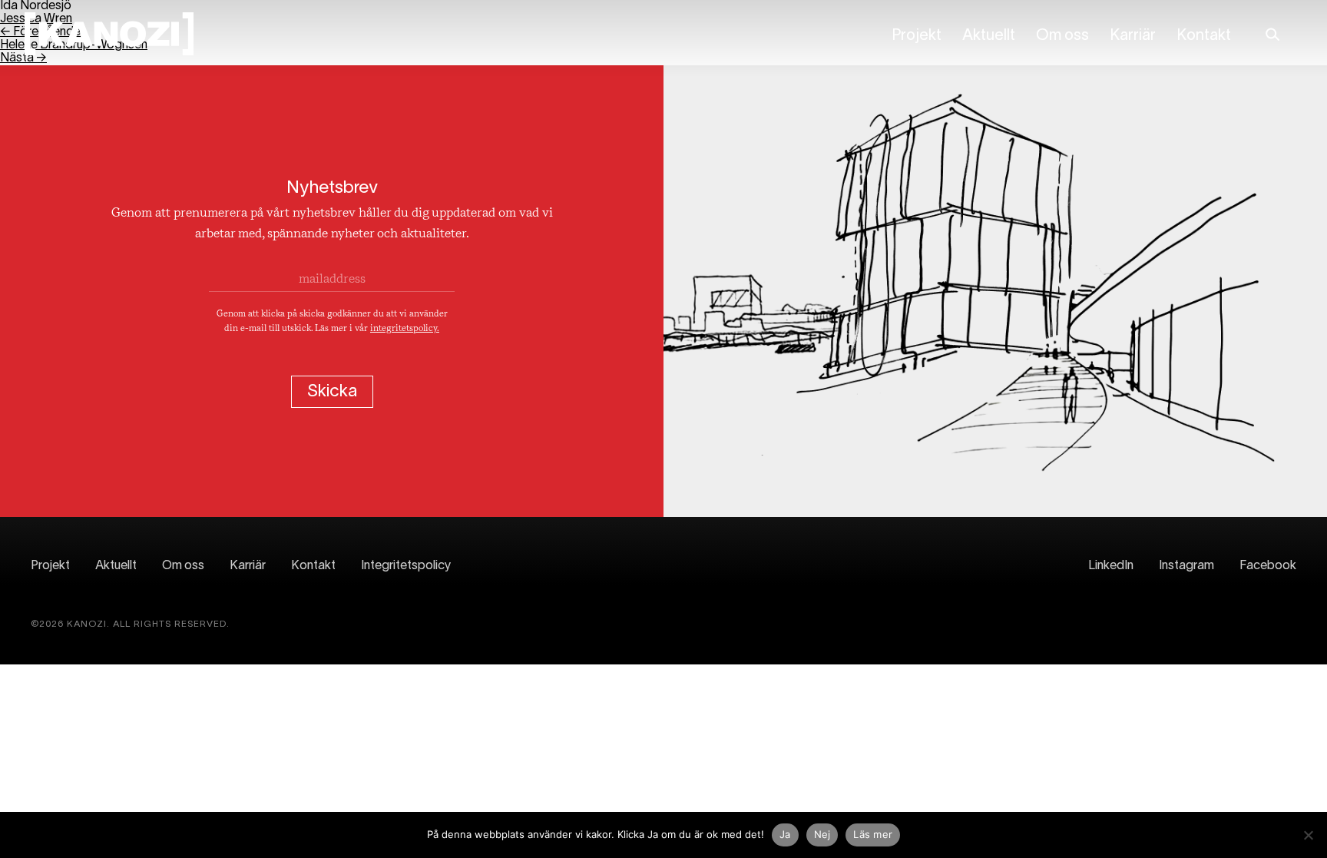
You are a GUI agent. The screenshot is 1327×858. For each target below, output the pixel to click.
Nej (822, 834)
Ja (785, 834)
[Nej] (1307, 835)
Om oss (1062, 36)
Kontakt (1203, 36)
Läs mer (872, 834)
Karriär (1133, 36)
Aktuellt (988, 36)
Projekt (916, 36)
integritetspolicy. (404, 328)
